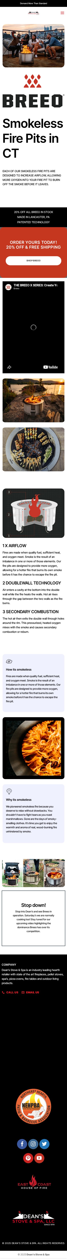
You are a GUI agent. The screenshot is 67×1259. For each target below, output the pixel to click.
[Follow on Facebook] (22, 1144)
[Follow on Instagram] (33, 1144)
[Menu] (62, 13)
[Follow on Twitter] (44, 1144)
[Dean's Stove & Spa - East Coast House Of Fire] (33, 13)
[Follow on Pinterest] (28, 1158)
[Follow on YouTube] (39, 1158)
